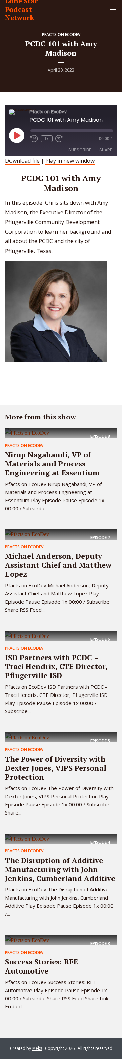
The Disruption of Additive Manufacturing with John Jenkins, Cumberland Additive (60, 869)
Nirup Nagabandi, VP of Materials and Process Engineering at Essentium (52, 463)
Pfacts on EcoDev (61, 34)
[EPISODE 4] (27, 838)
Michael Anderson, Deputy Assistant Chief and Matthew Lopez (58, 565)
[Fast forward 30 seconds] (59, 138)
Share (105, 150)
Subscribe (79, 150)
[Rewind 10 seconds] (34, 138)
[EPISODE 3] (27, 939)
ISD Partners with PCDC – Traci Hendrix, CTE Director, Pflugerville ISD (56, 666)
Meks (37, 1048)
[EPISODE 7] (27, 534)
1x (46, 138)
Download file (22, 160)
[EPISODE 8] (27, 432)
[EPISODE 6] (27, 635)
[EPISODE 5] (27, 737)
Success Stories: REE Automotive (41, 966)
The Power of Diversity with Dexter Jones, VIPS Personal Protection (55, 768)
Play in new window (70, 160)
